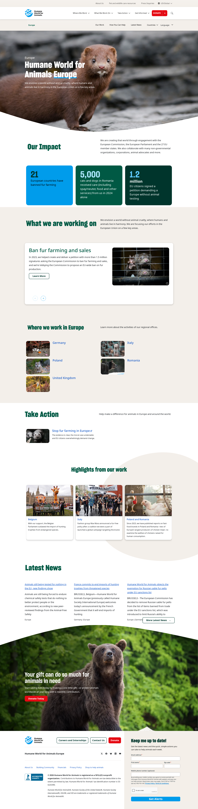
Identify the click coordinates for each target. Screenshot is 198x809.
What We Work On (102, 13)
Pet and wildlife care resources (122, 3)
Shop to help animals (94, 767)
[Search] (170, 13)
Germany (59, 343)
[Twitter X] (102, 753)
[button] (43, 298)
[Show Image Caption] (196, 108)
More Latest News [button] (156, 620)
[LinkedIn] (115, 753)
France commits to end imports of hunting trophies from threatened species (96, 586)
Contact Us (98, 740)
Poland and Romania (138, 519)
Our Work (99, 25)
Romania (133, 360)
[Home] (18, 25)
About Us (100, 3)
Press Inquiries (147, 3)
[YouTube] (120, 753)
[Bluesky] (111, 753)
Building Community (45, 767)
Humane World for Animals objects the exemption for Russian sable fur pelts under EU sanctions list (147, 588)
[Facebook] (106, 753)
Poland (57, 360)
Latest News (136, 25)
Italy (130, 343)
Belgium (32, 519)
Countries (151, 25)
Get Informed (141, 13)
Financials (62, 767)
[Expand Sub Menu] (156, 25)
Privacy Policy (76, 767)
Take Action (123, 13)
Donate (157, 13)
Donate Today (36, 698)
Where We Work (80, 13)
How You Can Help (117, 25)
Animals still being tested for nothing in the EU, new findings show (45, 586)
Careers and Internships (72, 740)
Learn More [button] (39, 276)
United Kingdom (64, 378)
